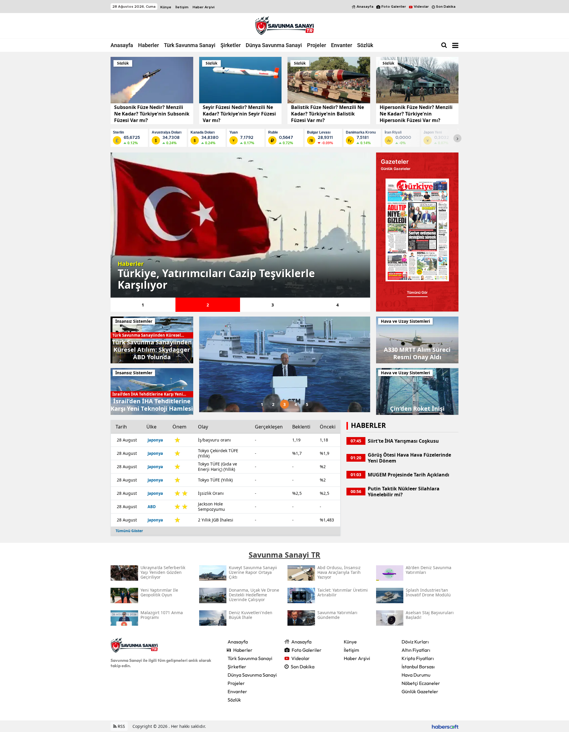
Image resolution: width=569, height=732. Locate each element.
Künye (165, 7)
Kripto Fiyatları (418, 658)
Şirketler (230, 45)
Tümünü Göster (129, 530)
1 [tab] (143, 305)
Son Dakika (445, 6)
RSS (120, 726)
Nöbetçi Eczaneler (421, 683)
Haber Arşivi (204, 7)
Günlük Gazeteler (420, 691)
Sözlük (365, 45)
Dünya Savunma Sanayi (274, 45)
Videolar (421, 6)
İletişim (181, 7)
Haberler (148, 45)
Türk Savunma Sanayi (189, 45)
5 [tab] (307, 404)
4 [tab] (337, 305)
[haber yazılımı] (445, 726)
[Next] (457, 138)
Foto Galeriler (393, 6)
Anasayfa (365, 6)
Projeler (316, 45)
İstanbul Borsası (418, 667)
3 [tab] (272, 305)
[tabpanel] (240, 225)
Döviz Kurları (415, 642)
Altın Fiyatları (416, 650)
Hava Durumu (416, 675)
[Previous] (383, 230)
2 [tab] (208, 305)
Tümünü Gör (417, 292)
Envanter (341, 45)
